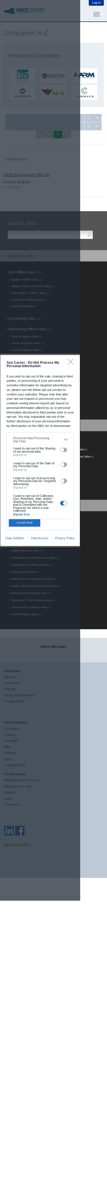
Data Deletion (14, 538)
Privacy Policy (65, 538)
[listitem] (40, 440)
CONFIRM (25, 522)
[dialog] (40, 450)
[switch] (63, 450)
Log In (96, 2)
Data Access (40, 538)
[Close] (72, 363)
